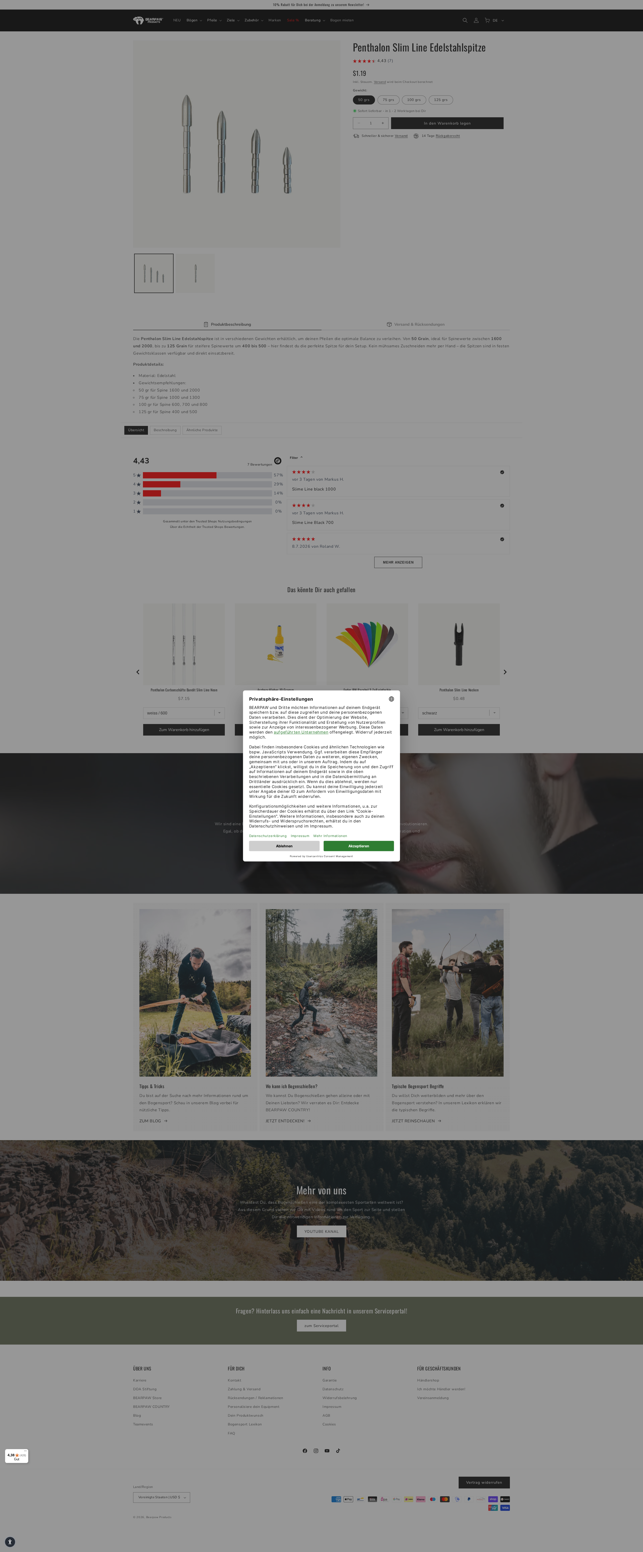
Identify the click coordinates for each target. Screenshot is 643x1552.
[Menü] (25, 1452)
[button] (10, 1542)
